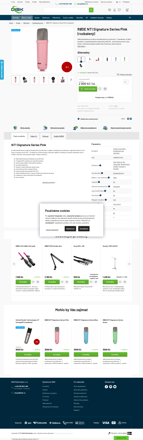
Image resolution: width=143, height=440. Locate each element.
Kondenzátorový (118, 173)
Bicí (124, 162)
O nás (13, 2)
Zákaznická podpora (81, 400)
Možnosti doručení (126, 74)
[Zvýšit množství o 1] (128, 80)
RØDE (116, 106)
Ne (114, 182)
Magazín (76, 410)
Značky (34, 2)
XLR (114, 200)
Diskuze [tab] (45, 136)
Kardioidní (116, 186)
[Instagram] (110, 386)
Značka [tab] (59, 136)
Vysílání (115, 166)
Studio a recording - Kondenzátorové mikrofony (119, 151)
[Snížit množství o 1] (128, 83)
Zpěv (114, 162)
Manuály (76, 403)
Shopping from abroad (50, 407)
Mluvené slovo (125, 164)
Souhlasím (84, 229)
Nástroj (119, 162)
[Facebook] (106, 386)
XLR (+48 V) (117, 204)
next (129, 264)
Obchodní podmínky (80, 390)
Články (27, 2)
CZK (118, 2)
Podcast (45, 400)
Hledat (91, 10)
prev (14, 264)
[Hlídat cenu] (87, 119)
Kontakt (20, 2)
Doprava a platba (106, 2)
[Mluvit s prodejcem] (131, 119)
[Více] (128, 17)
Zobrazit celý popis (48, 182)
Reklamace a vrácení (91, 2)
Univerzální (116, 164)
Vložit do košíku (90, 89)
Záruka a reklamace (80, 396)
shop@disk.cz (82, 4)
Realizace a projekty (49, 393)
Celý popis (81, 46)
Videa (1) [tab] (33, 136)
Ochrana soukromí (80, 393)
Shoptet (114, 433)
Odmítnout (70, 229)
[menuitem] (15, 17)
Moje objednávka (44, 2)
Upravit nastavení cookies (63, 433)
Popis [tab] (15, 136)
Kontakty (45, 386)
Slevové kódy (78, 407)
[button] (28, 358)
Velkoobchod (47, 403)
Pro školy (45, 396)
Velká (115, 177)
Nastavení (52, 230)
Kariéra (45, 390)
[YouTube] (114, 386)
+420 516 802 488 (65, 4)
